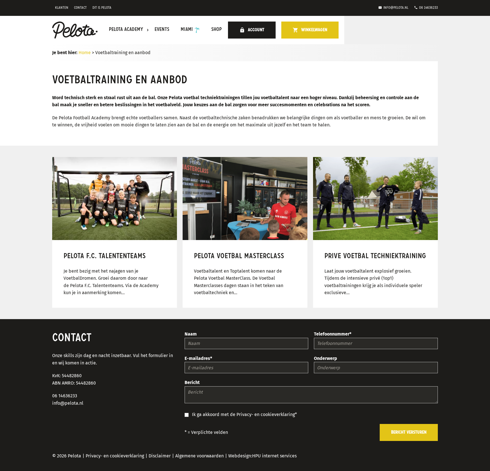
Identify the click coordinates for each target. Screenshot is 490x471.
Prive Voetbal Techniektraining (375, 256)
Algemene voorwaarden (199, 456)
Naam (191, 334)
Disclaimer (160, 456)
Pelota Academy (126, 29)
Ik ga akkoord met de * (244, 414)
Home (85, 52)
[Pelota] (75, 30)
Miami (187, 29)
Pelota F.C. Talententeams (105, 256)
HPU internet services (274, 456)
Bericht (192, 382)
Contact (80, 8)
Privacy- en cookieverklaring (265, 414)
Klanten (61, 8)
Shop (216, 29)
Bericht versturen (408, 432)
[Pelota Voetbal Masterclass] (245, 198)
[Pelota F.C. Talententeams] (114, 198)
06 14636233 (426, 8)
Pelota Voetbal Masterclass (239, 256)
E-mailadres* (198, 358)
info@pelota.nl (393, 8)
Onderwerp (325, 358)
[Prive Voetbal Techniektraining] (375, 198)
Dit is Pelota (101, 8)
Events (162, 29)
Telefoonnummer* (332, 334)
